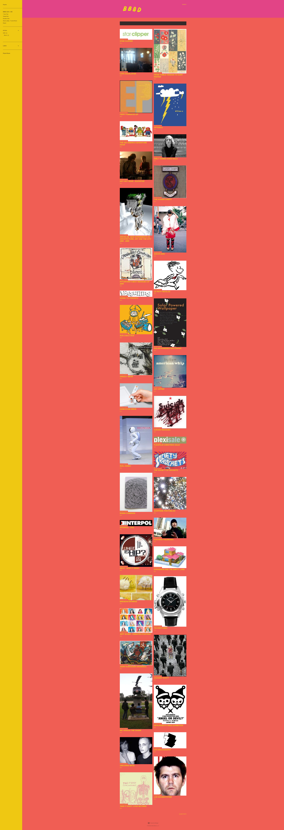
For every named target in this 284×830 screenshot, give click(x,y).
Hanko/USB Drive (128, 409)
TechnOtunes (160, 628)
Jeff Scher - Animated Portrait (135, 634)
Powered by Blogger (154, 823)
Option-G (158, 127)
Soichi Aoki (159, 254)
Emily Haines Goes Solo (166, 159)
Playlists (5, 4)
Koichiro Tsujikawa (164, 540)
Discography (162, 750)
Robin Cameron (127, 513)
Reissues (162, 430)
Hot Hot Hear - (132, 181)
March (6, 35)
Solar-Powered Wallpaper (167, 348)
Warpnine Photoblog (164, 511)
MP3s (127, 766)
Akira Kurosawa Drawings (133, 667)
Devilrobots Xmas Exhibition (168, 725)
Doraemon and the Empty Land (169, 569)
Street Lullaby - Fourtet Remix (10, 20)
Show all (182, 23)
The (163, 199)
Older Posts (182, 814)
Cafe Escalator (128, 74)
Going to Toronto (129, 298)
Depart (4, 23)
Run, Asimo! (125, 466)
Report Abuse (6, 53)
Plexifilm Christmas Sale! (167, 445)
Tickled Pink (6, 16)
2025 (5, 33)
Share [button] (121, 43)
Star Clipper (126, 41)
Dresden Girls (6, 18)
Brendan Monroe (128, 602)
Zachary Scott (161, 678)
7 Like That (5, 14)
